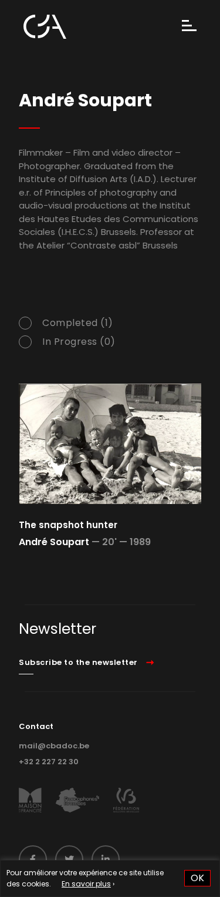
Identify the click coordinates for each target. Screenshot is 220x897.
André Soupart (54, 542)
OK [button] (197, 878)
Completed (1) (77, 323)
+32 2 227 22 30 (49, 761)
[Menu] (189, 27)
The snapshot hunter (68, 525)
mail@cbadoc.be (54, 745)
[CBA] (44, 27)
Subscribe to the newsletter (78, 662)
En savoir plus (86, 884)
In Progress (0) (79, 341)
